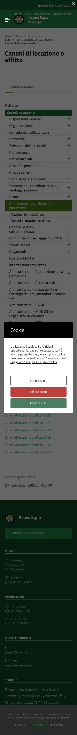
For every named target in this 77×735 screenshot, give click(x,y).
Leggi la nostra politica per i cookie (33, 362)
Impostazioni (38, 380)
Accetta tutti (38, 402)
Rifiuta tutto (38, 391)
